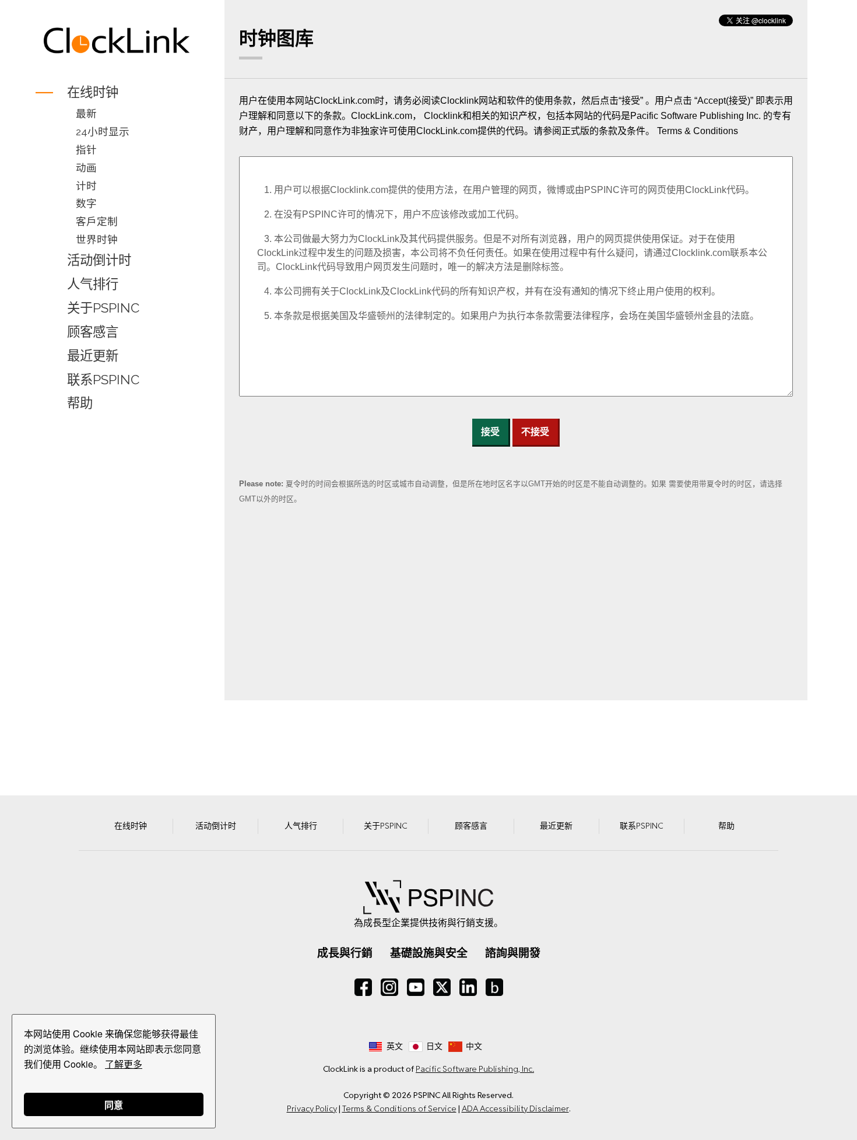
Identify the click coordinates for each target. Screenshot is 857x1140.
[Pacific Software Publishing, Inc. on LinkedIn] (468, 987)
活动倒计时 (99, 260)
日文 (434, 1046)
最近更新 (92, 355)
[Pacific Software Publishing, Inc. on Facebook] (363, 987)
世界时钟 (97, 239)
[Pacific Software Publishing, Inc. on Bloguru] (494, 987)
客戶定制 (97, 221)
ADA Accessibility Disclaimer (515, 1108)
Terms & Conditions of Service (399, 1108)
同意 (113, 1104)
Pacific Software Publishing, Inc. (475, 1069)
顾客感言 (92, 331)
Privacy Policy (312, 1108)
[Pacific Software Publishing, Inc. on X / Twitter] (442, 987)
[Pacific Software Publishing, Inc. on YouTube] (415, 987)
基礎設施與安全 (429, 953)
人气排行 (92, 284)
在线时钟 (92, 92)
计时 (86, 186)
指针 (86, 149)
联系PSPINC (103, 379)
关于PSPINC (103, 307)
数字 (86, 203)
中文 (474, 1046)
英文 (395, 1046)
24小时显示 (102, 131)
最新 (86, 113)
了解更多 (123, 1064)
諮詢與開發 (512, 953)
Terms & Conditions (697, 131)
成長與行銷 (345, 953)
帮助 (80, 403)
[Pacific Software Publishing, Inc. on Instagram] (389, 987)
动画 (86, 168)
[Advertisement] (117, 600)
